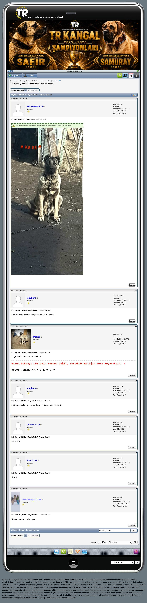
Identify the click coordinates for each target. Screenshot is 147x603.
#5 (136, 417)
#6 (136, 453)
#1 (136, 99)
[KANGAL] (63, 553)
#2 (136, 290)
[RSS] (77, 553)
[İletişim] (56, 553)
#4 (136, 381)
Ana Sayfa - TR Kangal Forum (20, 81)
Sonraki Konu (32, 530)
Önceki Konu (18, 530)
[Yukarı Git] (136, 551)
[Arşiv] (70, 553)
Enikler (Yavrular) (52, 81)
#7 (136, 489)
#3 (136, 326)
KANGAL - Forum (38, 81)
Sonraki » (34, 90)
